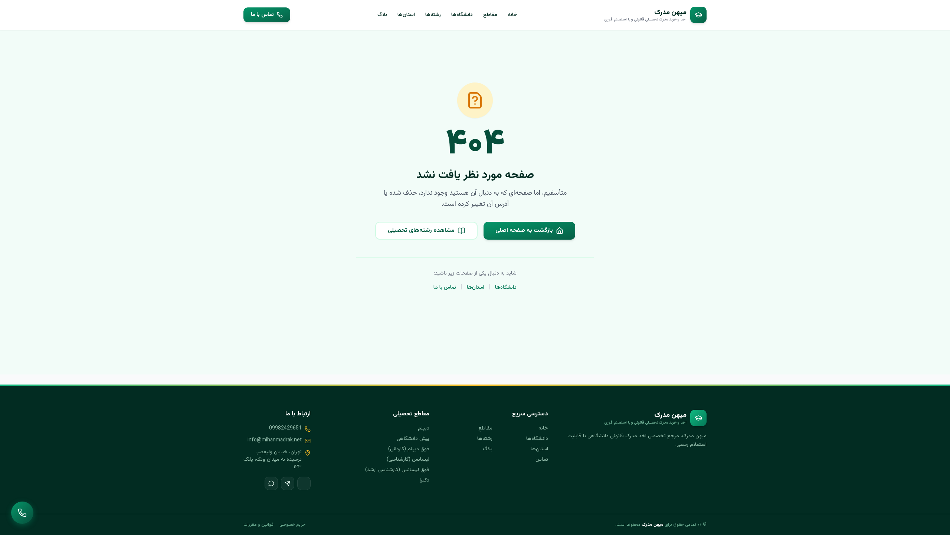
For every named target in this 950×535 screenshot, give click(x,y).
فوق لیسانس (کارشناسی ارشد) (397, 470)
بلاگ (382, 15)
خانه (512, 15)
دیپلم (423, 428)
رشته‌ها (433, 15)
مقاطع (490, 15)
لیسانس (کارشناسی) (408, 459)
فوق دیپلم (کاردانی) (408, 449)
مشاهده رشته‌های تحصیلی (421, 230)
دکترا (424, 480)
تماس (541, 459)
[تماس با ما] (22, 513)
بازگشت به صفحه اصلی (524, 230)
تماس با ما (262, 15)
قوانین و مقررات (258, 525)
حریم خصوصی (292, 525)
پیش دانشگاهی (413, 439)
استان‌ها (406, 15)
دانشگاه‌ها (462, 15)
